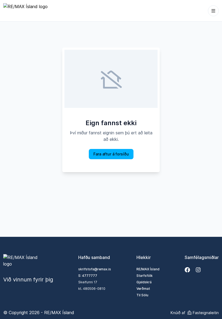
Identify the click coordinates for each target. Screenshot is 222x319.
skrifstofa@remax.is (94, 269)
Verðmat (143, 289)
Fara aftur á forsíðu (111, 154)
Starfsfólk (144, 276)
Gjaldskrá (144, 282)
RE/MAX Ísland (147, 269)
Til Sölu (142, 295)
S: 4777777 (87, 276)
